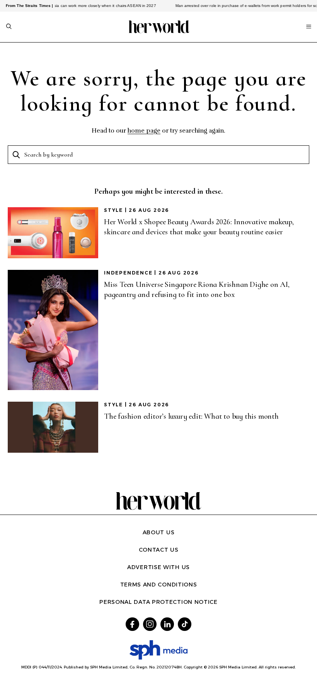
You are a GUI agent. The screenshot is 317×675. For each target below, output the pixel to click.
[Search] (9, 27)
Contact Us (159, 549)
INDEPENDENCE (128, 273)
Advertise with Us (158, 567)
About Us (159, 532)
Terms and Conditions (158, 584)
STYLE (113, 210)
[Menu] (308, 26)
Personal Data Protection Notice (158, 601)
